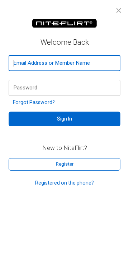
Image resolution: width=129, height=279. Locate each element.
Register (64, 164)
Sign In (64, 119)
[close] (119, 11)
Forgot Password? (34, 102)
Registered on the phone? (64, 183)
